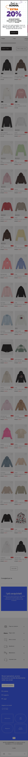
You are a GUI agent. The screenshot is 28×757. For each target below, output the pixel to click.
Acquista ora (14, 32)
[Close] (25, 2)
